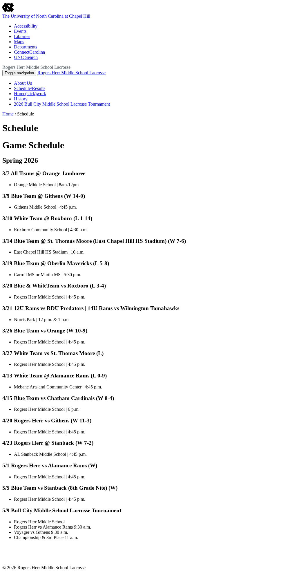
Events (20, 31)
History (21, 98)
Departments (25, 46)
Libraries (22, 36)
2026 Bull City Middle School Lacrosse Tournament (62, 104)
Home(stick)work (30, 93)
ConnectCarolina (29, 52)
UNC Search (26, 57)
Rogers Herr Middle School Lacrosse (36, 67)
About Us (23, 83)
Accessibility (25, 25)
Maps (19, 41)
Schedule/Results (29, 88)
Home (8, 113)
